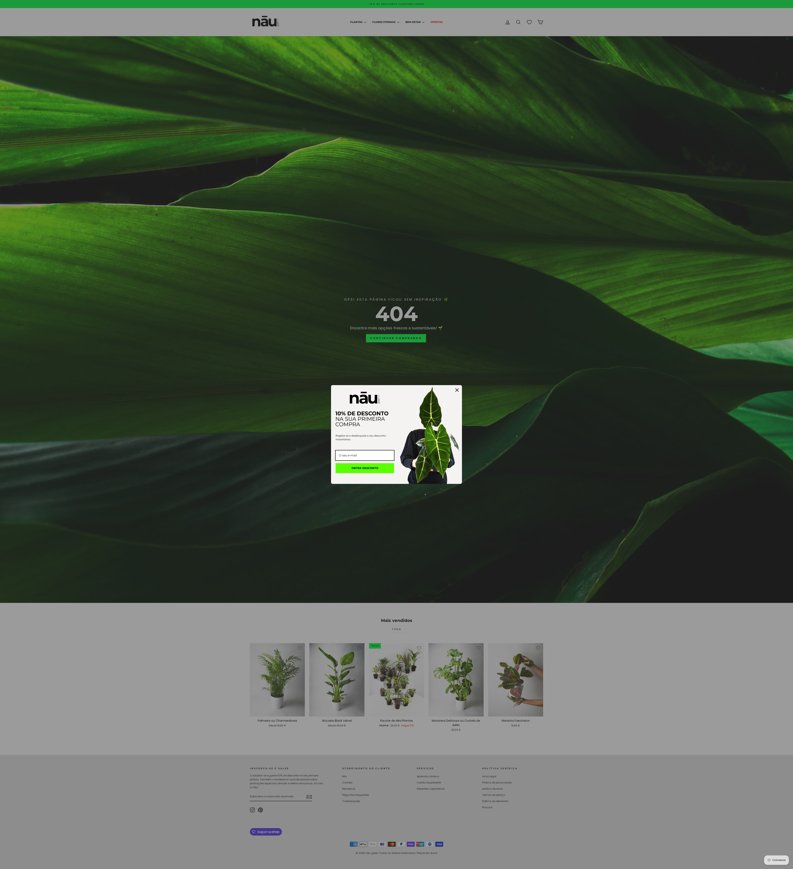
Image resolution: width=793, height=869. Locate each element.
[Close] (457, 390)
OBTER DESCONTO (364, 468)
